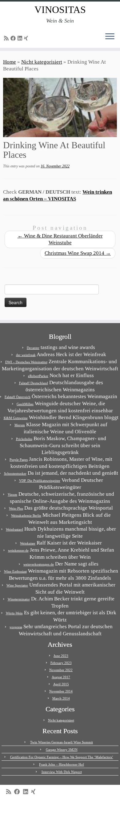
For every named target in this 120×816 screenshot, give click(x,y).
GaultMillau (25, 404)
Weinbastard (14, 529)
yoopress (16, 627)
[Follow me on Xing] (27, 38)
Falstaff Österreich (17, 397)
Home (9, 62)
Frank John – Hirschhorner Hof (61, 764)
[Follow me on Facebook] (14, 38)
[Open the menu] (109, 36)
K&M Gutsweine (16, 418)
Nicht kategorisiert (41, 62)
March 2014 (61, 698)
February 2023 (61, 663)
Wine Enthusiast (15, 571)
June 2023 (61, 656)
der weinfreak (26, 355)
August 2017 (61, 677)
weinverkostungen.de (38, 564)
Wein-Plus (16, 508)
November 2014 (61, 691)
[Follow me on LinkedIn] (21, 38)
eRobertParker (38, 376)
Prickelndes (24, 439)
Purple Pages (19, 459)
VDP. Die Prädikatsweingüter (39, 480)
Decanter (33, 348)
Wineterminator (19, 599)
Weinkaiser (27, 543)
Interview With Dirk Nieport (62, 772)
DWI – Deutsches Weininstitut (26, 362)
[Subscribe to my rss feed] (7, 38)
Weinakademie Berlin (26, 515)
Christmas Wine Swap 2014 (78, 253)
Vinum (12, 494)
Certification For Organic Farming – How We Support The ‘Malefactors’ (61, 757)
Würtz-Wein (14, 613)
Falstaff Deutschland (33, 383)
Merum (19, 425)
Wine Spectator (17, 585)
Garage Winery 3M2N (62, 749)
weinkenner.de (18, 550)
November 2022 (61, 670)
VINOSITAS (60, 9)
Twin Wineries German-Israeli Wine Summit (61, 742)
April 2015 (61, 684)
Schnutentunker (15, 473)
